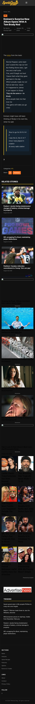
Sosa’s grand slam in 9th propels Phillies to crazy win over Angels (17, 605)
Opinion (4, 665)
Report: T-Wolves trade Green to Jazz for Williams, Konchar (17, 611)
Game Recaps (6, 659)
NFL (9, 11)
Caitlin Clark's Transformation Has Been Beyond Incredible (9, 478)
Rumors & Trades (7, 668)
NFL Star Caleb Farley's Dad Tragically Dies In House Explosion (8, 539)
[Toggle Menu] (26, 3)
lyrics (9, 55)
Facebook (17, 172)
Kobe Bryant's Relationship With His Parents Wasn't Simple (25, 568)
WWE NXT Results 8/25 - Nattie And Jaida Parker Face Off (25, 507)
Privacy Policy (6, 684)
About (3, 678)
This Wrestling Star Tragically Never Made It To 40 (24, 477)
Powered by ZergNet (28, 577)
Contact (4, 681)
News (3, 653)
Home (5, 11)
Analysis (4, 656)
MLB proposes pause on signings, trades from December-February (17, 618)
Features (4, 662)
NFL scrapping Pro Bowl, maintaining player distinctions (17, 238)
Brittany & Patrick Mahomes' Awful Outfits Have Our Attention (9, 569)
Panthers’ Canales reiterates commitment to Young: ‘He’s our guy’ (17, 267)
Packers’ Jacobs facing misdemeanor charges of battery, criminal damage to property (17, 208)
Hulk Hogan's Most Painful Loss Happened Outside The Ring (8, 508)
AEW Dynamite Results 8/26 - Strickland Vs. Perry (24, 537)
